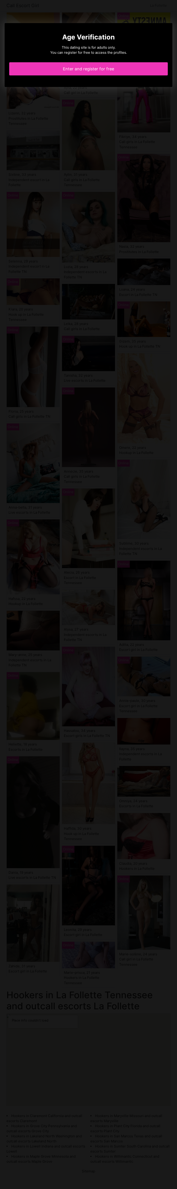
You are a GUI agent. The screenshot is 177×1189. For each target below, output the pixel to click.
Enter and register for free (88, 68)
